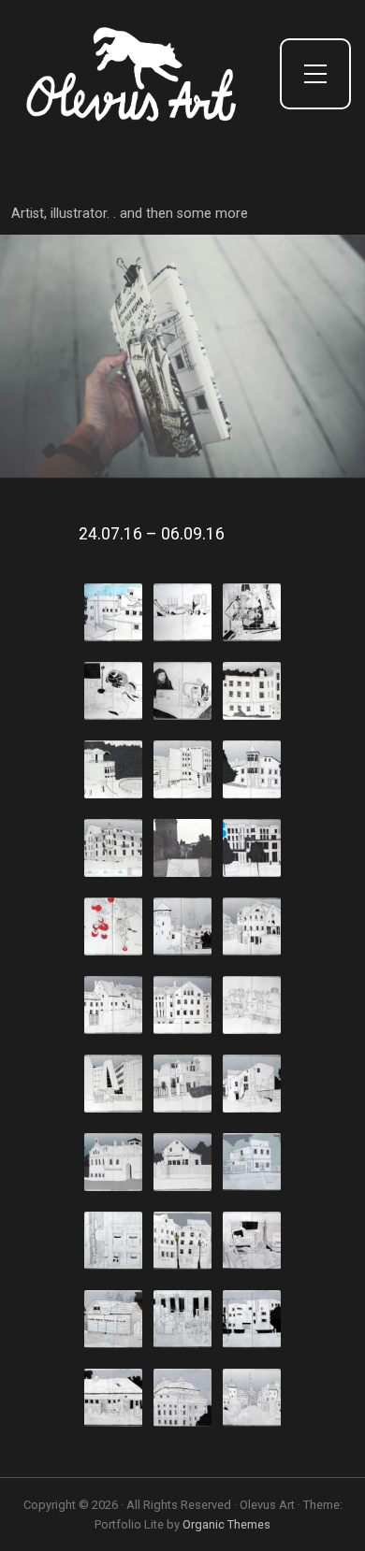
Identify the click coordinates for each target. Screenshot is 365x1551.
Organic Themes (226, 1524)
